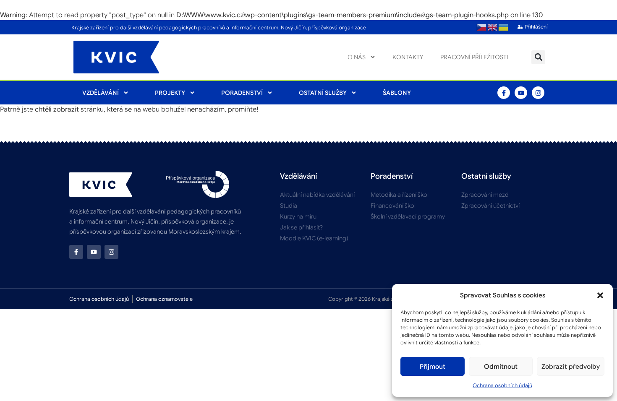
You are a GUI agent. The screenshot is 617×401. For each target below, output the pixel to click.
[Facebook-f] (503, 92)
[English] (492, 27)
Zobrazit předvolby (570, 366)
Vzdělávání (100, 92)
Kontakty (408, 57)
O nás (357, 57)
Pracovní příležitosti (474, 57)
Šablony (397, 92)
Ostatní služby (323, 92)
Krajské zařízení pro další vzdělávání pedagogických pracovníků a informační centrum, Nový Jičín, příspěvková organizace (218, 27)
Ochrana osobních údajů (502, 385)
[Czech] (481, 27)
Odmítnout (501, 366)
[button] (600, 295)
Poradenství (242, 92)
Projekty (170, 92)
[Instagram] (538, 92)
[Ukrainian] (503, 27)
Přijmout (432, 366)
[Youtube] (521, 92)
